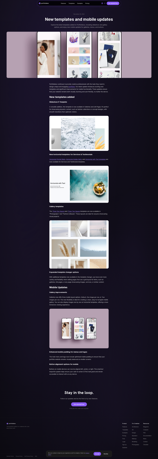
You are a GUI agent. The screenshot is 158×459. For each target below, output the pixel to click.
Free (123, 438)
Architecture (135, 426)
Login (123, 441)
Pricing (87, 3)
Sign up (124, 444)
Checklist (145, 444)
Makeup (134, 438)
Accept (97, 454)
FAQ (144, 432)
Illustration (134, 435)
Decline (106, 454)
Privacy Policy (19, 456)
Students (124, 447)
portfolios (72, 87)
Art (132, 429)
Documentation (147, 435)
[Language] (102, 3)
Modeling (134, 441)
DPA (36, 456)
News (144, 438)
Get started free (79, 404)
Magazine (146, 426)
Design (134, 432)
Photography (135, 444)
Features (63, 3)
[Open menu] (105, 3)
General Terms (10, 456)
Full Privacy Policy (28, 456)
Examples (80, 3)
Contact (145, 441)
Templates (72, 3)
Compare (145, 429)
